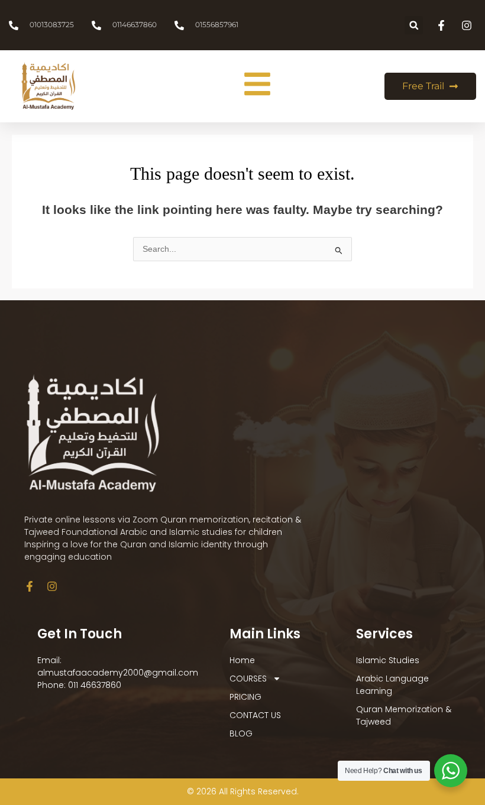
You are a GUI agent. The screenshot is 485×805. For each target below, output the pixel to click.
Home (242, 660)
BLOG (241, 733)
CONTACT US (255, 715)
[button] (414, 25)
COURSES (248, 678)
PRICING (245, 697)
